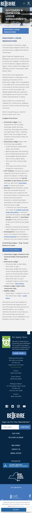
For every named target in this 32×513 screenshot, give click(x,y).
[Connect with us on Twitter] (13, 406)
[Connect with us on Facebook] (7, 406)
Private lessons (10, 237)
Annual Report (16, 453)
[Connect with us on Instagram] (19, 406)
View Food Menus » (12, 250)
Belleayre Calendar (16, 437)
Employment (16, 445)
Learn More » (19, 353)
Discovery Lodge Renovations (12, 31)
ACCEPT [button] (16, 509)
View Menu (19, 284)
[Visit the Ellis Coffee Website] (16, 496)
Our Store (16, 433)
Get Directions (16, 367)
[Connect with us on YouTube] (25, 406)
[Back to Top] (28, 332)
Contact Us (16, 449)
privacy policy (20, 506)
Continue (25, 427)
